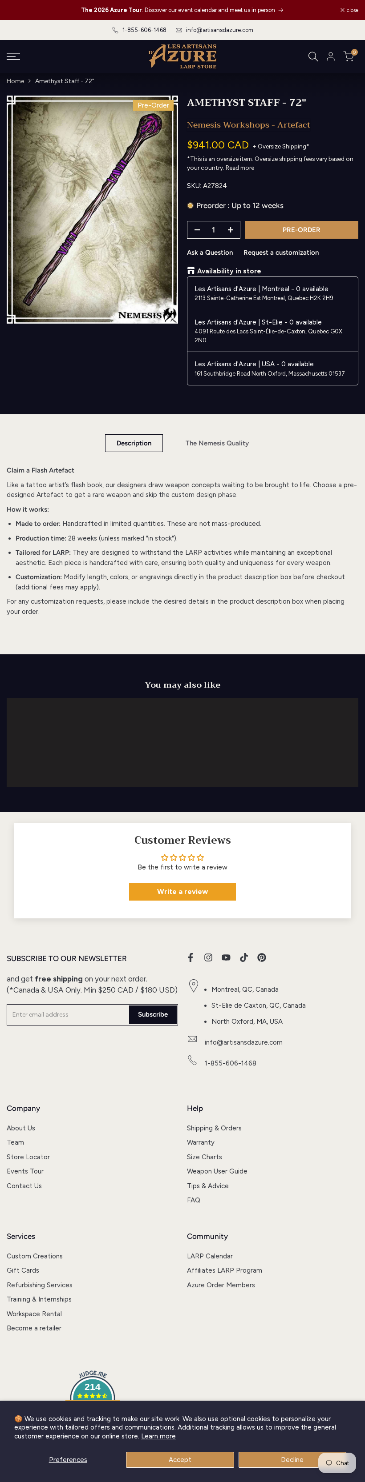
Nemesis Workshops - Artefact (248, 125)
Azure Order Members (221, 1285)
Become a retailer (34, 1328)
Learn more (158, 1436)
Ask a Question (210, 252)
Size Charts (204, 1157)
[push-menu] (13, 56)
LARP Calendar (210, 1256)
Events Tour (25, 1171)
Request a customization (281, 252)
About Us (21, 1128)
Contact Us (24, 1186)
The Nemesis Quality (217, 443)
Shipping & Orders (214, 1128)
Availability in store (229, 271)
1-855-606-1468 (144, 30)
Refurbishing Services (40, 1285)
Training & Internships (39, 1299)
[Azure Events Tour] (280, 10)
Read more (240, 167)
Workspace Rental (34, 1314)
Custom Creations (35, 1256)
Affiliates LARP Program (224, 1270)
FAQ (193, 1200)
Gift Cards (23, 1270)
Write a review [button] (182, 891)
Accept (180, 1460)
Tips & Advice (208, 1186)
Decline (292, 1460)
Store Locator (28, 1157)
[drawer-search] (313, 57)
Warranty (201, 1142)
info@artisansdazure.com (219, 30)
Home (15, 81)
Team (15, 1142)
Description (134, 443)
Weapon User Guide (217, 1171)
